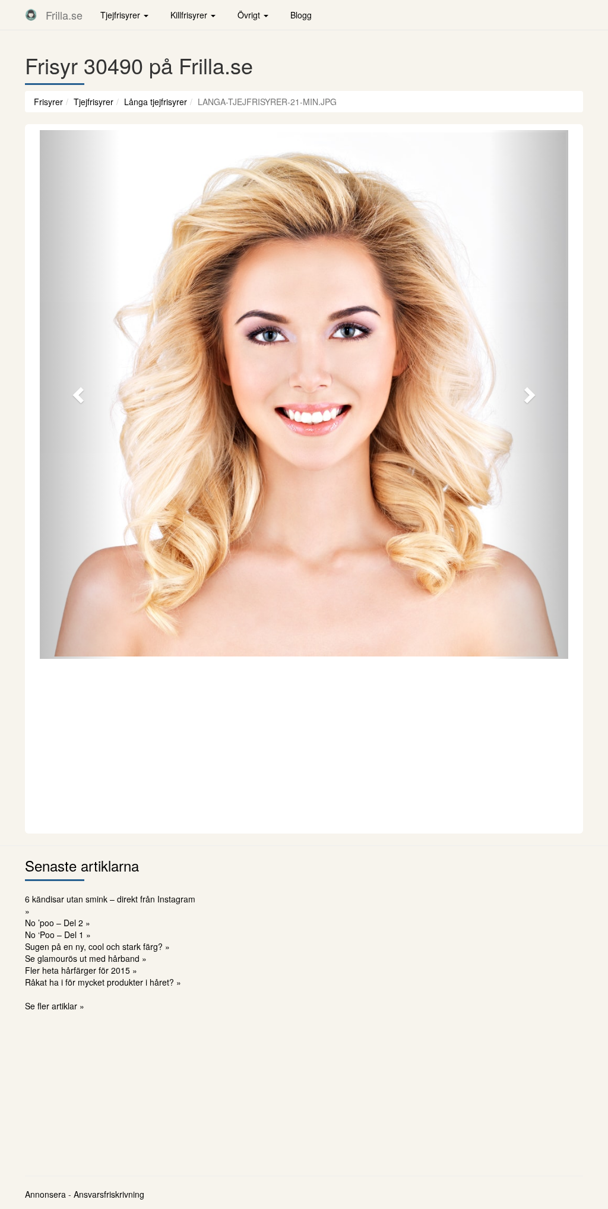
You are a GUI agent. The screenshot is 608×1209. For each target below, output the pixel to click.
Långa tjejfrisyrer (155, 102)
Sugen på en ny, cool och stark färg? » (97, 946)
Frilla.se (64, 15)
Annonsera (45, 1194)
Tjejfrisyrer (93, 102)
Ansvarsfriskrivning (109, 1194)
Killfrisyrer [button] (190, 15)
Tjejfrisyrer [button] (121, 15)
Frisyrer (48, 102)
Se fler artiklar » (54, 1006)
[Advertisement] (304, 744)
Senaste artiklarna (82, 865)
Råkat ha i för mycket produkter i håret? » (103, 982)
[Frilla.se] (31, 15)
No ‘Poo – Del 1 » (58, 934)
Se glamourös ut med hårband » (86, 958)
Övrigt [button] (250, 15)
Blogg (301, 15)
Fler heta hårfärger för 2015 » (81, 970)
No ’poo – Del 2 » (57, 923)
